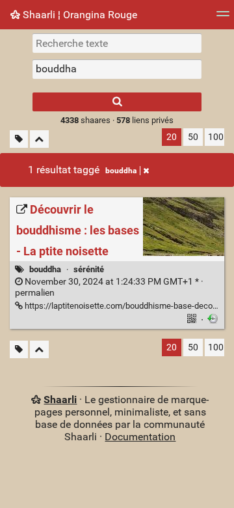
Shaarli (60, 399)
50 (193, 137)
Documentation (140, 436)
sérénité (88, 269)
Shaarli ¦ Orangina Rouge (78, 14)
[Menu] (223, 18)
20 (171, 137)
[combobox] (117, 69)
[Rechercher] (117, 101)
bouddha (120, 170)
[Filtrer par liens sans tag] (19, 139)
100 (216, 137)
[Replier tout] (39, 139)
